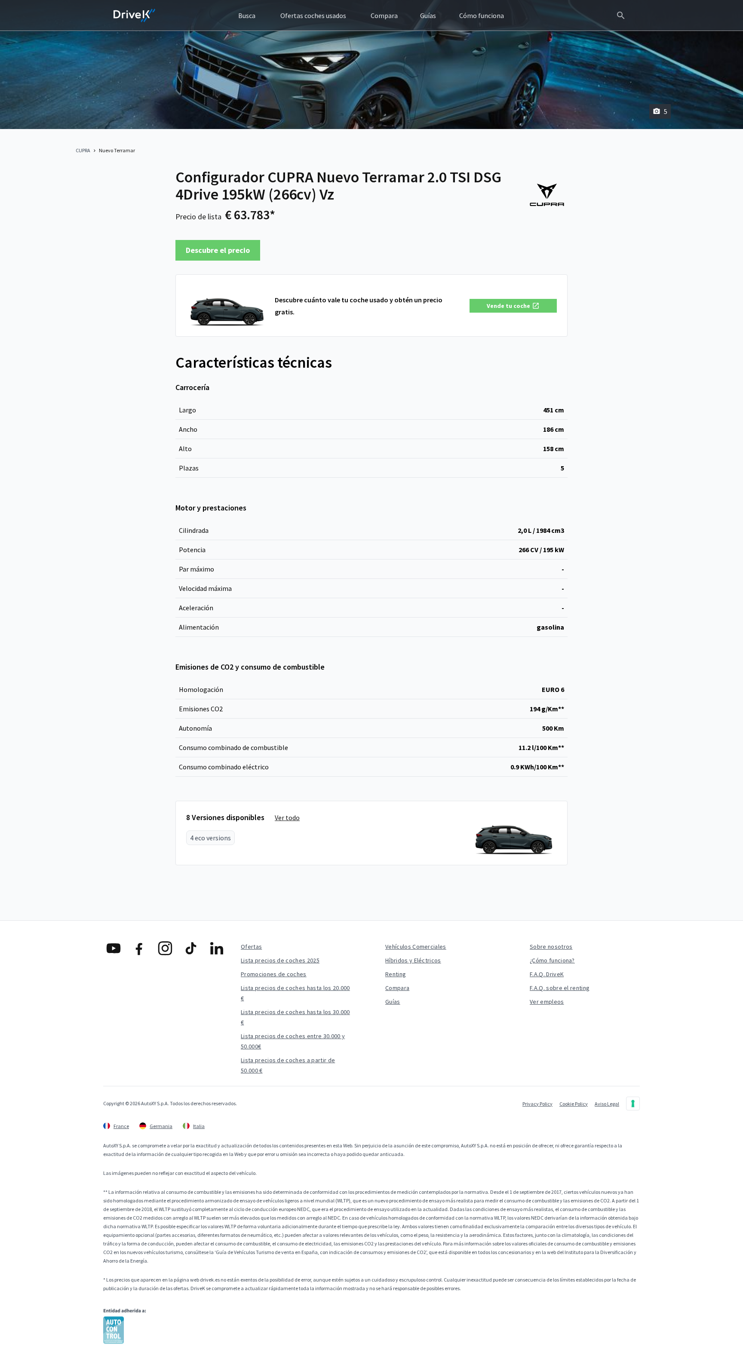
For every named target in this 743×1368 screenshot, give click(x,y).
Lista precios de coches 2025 (280, 960)
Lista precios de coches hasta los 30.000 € (295, 1017)
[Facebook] (139, 948)
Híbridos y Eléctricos (413, 960)
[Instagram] (165, 948)
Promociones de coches (274, 974)
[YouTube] (113, 948)
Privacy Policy (537, 1104)
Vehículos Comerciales (415, 946)
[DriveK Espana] (135, 15)
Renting (395, 974)
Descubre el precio (218, 250)
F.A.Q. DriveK (547, 974)
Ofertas (251, 946)
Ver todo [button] (287, 817)
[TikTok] (191, 948)
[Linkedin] (216, 948)
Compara (397, 988)
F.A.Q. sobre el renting (559, 988)
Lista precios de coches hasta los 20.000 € (295, 993)
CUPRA (83, 150)
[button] (513, 306)
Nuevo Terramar (117, 150)
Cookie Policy (573, 1104)
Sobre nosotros (551, 946)
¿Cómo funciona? (552, 960)
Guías (392, 1001)
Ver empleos (547, 1001)
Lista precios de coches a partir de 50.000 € (288, 1065)
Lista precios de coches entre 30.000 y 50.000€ (293, 1041)
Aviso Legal (607, 1104)
